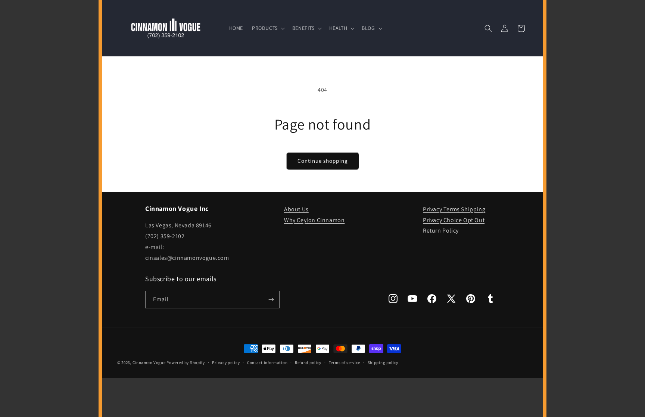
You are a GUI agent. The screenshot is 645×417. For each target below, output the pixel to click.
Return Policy (441, 230)
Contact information (267, 362)
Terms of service (344, 362)
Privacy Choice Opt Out (453, 220)
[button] (267, 28)
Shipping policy (383, 362)
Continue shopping (322, 160)
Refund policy (308, 362)
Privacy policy (226, 362)
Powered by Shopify (185, 362)
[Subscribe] (271, 299)
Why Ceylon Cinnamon (314, 220)
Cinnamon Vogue (149, 362)
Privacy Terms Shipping (454, 209)
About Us (296, 209)
